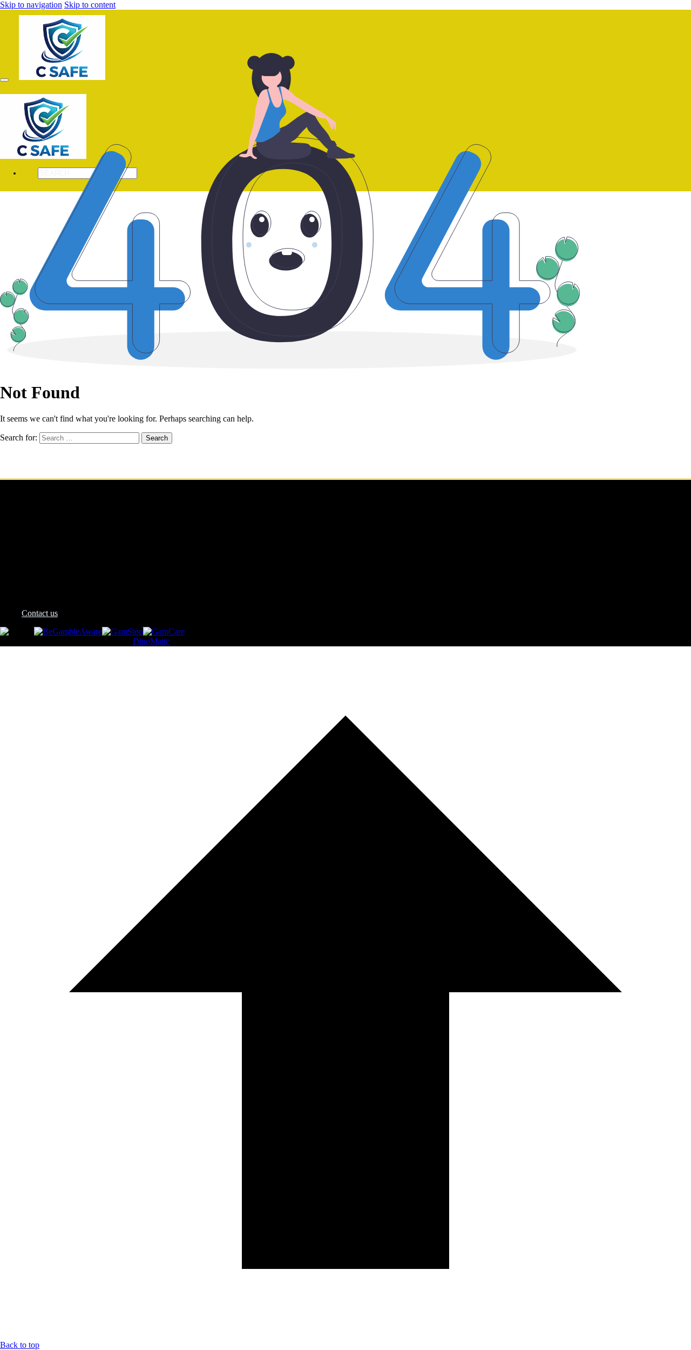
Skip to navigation (31, 4)
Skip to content (90, 4)
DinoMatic (151, 641)
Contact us (40, 613)
